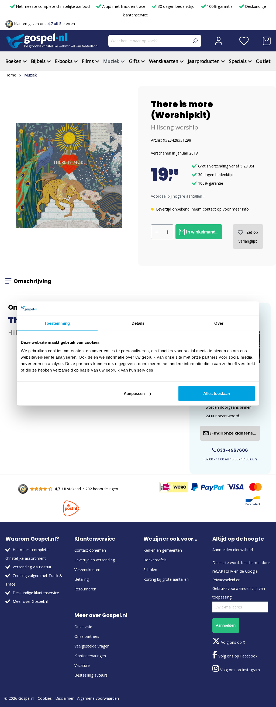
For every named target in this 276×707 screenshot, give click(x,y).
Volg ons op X (232, 642)
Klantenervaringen (90, 655)
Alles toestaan (216, 393)
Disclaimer (64, 698)
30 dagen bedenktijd (176, 6)
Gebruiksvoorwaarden (231, 588)
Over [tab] (218, 323)
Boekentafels (155, 559)
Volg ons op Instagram (239, 669)
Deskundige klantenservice (36, 592)
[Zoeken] (195, 41)
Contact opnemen (90, 550)
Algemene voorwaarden (98, 698)
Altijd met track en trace (123, 6)
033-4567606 (232, 450)
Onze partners (86, 636)
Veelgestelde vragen (91, 646)
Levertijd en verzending (94, 559)
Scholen (150, 569)
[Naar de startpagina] (51, 40)
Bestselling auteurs (91, 675)
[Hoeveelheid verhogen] (167, 231)
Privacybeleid (223, 579)
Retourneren (85, 589)
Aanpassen (134, 393)
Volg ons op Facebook (237, 656)
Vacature (82, 665)
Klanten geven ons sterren (44, 23)
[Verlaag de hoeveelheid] (156, 231)
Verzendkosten (87, 569)
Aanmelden (226, 625)
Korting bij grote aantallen (166, 579)
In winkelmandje (202, 232)
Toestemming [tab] (57, 323)
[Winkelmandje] (267, 41)
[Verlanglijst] (244, 41)
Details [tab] (138, 323)
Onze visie (83, 626)
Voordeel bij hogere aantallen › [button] (177, 196)
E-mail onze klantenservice (234, 433)
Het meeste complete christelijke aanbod (53, 6)
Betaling (81, 579)
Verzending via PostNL (32, 566)
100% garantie (220, 6)
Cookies (45, 698)
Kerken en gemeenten (162, 550)
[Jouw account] (218, 41)
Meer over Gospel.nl (30, 601)
